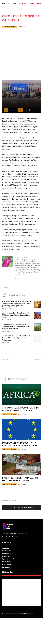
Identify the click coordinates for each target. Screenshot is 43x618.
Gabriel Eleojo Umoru (22, 257)
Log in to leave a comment (21, 507)
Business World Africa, (13, 613)
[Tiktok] (16, 537)
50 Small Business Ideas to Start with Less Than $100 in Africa (11, 368)
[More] (29, 110)
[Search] (38, 287)
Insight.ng (30, 613)
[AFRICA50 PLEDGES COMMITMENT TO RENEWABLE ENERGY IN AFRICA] (21, 394)
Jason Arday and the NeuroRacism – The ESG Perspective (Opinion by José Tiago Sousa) (16, 315)
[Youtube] (19, 537)
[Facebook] (15, 277)
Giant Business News (9, 26)
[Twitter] (2, 537)
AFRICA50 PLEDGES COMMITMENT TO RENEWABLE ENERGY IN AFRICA (20, 409)
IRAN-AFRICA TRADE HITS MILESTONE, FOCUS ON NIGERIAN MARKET (20, 479)
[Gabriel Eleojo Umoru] (7, 267)
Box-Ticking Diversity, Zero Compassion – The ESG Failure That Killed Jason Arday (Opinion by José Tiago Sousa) (16, 303)
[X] (18, 277)
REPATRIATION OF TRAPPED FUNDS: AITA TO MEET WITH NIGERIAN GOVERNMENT (32, 368)
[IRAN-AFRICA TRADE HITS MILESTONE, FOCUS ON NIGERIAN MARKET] (21, 464)
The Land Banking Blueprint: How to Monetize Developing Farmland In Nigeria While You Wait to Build (16, 326)
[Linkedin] (12, 537)
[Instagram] (6, 537)
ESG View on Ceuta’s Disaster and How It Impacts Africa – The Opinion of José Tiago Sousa (16, 338)
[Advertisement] (21, 53)
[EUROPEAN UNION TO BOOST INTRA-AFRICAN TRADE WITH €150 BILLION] (21, 429)
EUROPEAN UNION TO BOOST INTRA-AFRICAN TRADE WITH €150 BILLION (19, 444)
